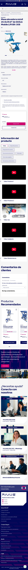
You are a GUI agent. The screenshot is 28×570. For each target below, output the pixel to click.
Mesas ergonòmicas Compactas (15, 13)
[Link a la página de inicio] (3, 12)
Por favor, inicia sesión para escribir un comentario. (12, 283)
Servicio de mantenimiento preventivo (11, 102)
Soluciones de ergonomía (16, 12)
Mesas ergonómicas (5, 13)
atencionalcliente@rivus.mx (11, 477)
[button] (6, 75)
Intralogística (8, 12)
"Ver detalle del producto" (10, 342)
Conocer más (5, 365)
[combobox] (14, 9)
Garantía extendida (8, 100)
